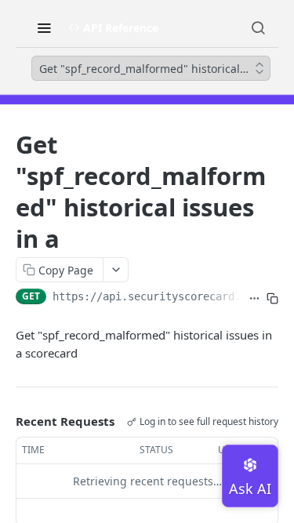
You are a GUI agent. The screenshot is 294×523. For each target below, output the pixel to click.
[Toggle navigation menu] (43, 27)
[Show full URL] (254, 298)
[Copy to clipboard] (272, 298)
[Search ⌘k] (257, 27)
